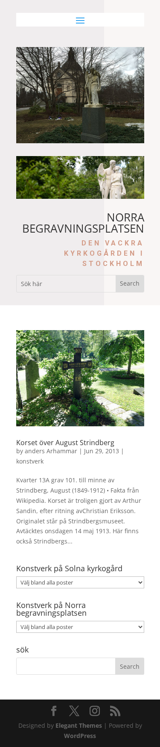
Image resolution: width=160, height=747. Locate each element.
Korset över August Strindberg (65, 442)
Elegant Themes (78, 725)
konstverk (30, 461)
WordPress (80, 736)
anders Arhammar (51, 451)
